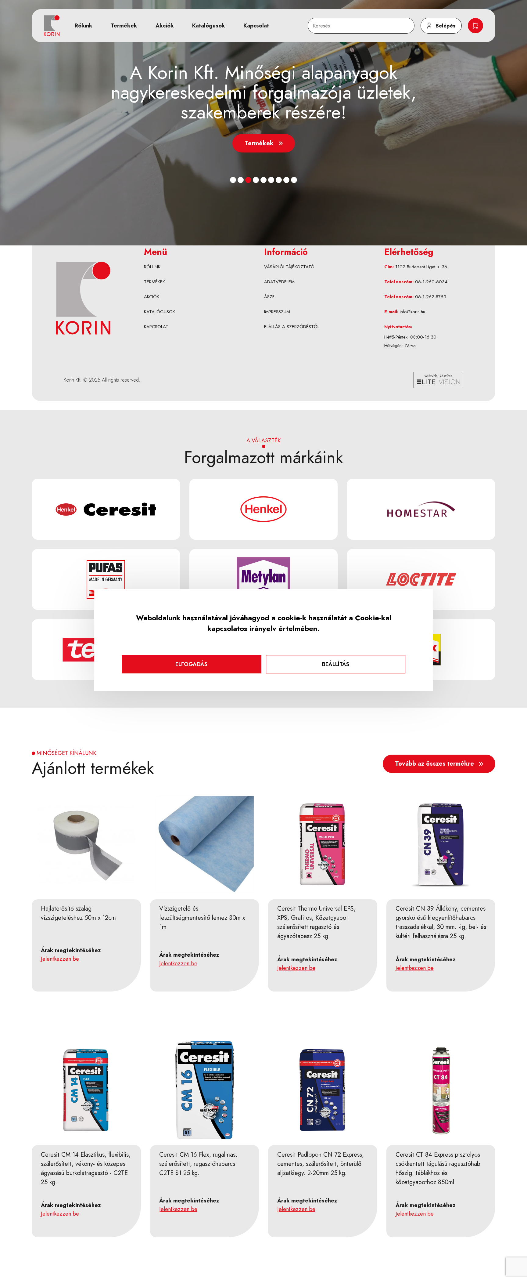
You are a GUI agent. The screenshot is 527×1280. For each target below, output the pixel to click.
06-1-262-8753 (430, 296)
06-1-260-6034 (431, 281)
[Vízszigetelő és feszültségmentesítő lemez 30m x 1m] (205, 844)
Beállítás (335, 664)
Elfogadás (191, 664)
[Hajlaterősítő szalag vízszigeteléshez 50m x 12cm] (87, 844)
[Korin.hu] (51, 25)
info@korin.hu (412, 311)
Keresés (320, 21)
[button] (233, 180)
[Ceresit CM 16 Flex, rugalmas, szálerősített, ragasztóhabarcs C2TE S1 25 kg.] (205, 1090)
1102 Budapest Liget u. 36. (421, 266)
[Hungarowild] (83, 298)
